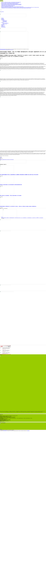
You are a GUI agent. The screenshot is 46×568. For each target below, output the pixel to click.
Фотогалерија (3, 26)
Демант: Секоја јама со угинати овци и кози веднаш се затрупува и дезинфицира (11, 4)
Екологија (2, 24)
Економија (2, 19)
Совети (2, 25)
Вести (7, 49)
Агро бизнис (1, 49)
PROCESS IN (5, 430)
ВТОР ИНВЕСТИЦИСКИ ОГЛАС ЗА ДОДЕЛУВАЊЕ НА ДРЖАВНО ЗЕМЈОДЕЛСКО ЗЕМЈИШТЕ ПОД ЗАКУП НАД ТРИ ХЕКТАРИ (19, 174)
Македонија (9, 49)
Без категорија (5, 49)
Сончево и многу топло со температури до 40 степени (8, 5)
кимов (1, 157)
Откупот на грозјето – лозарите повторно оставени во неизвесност (9, 3)
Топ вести (2, 18)
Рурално (2, 22)
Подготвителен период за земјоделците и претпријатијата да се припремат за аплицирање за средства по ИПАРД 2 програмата (22, 217)
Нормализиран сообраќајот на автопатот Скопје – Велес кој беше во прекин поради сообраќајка (18, 206)
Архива (1, 429)
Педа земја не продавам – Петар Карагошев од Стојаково (10, 195)
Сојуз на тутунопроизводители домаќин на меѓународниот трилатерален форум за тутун (12, 6)
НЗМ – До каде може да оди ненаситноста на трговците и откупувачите (10, 2)
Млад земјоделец (5, 20)
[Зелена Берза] (2, 11)
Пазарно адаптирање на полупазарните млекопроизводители (11, 184)
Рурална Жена (4, 21)
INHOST (28, 430)
